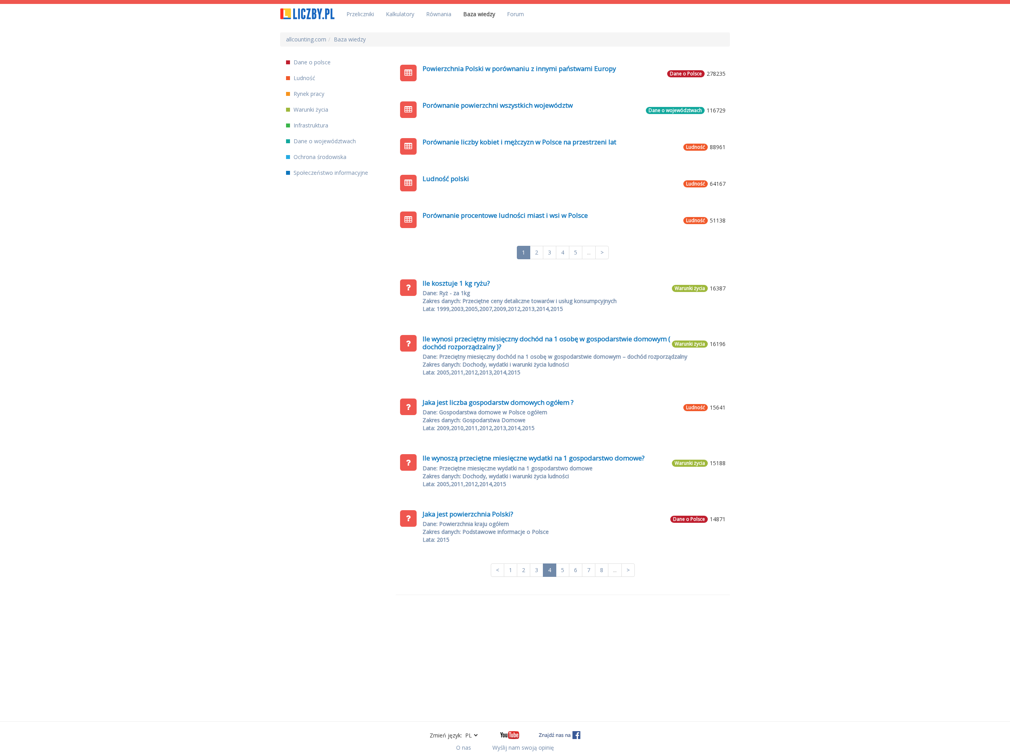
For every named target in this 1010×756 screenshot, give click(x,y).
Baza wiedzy (479, 14)
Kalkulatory (400, 14)
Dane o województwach (324, 141)
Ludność (303, 78)
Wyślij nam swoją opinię (523, 747)
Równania (438, 14)
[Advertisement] (563, 658)
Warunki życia (310, 109)
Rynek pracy (308, 93)
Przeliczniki (360, 14)
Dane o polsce (311, 62)
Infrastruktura (310, 125)
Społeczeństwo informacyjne (330, 172)
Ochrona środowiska (319, 157)
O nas (463, 747)
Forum (515, 14)
